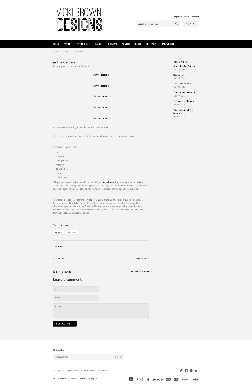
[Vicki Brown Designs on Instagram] (196, 371)
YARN (67, 44)
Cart (193, 23)
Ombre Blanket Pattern (184, 66)
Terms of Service (88, 371)
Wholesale (102, 371)
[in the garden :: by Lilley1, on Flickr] (101, 75)
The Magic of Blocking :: (184, 101)
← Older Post (59, 259)
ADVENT (126, 44)
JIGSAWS (112, 44)
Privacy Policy (58, 371)
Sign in (177, 17)
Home (56, 44)
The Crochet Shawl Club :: (185, 92)
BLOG (138, 44)
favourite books (106, 182)
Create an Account (191, 17)
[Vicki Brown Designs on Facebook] (186, 371)
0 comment (58, 246)
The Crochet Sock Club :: (184, 83)
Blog (66, 51)
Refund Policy (72, 371)
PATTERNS (82, 44)
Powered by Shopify (88, 379)
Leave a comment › (140, 272)
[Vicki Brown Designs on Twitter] (181, 371)
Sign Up (118, 357)
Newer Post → (142, 259)
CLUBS (97, 44)
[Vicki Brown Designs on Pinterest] (191, 371)
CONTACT (151, 44)
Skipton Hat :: (179, 75)
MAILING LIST (167, 44)
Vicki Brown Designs (68, 379)
